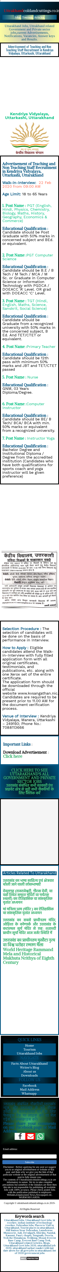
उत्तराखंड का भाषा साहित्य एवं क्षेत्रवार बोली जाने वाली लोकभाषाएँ (28, 883)
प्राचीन (7, 933)
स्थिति (45, 933)
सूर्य (19, 929)
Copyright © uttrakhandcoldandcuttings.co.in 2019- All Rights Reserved (29, 1206)
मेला (40, 945)
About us (29, 1071)
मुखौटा (43, 940)
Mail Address (29, 1089)
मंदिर (52, 920)
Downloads (29, 1075)
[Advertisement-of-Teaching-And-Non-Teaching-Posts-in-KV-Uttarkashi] (29, 579)
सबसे (27, 920)
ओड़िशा (8, 925)
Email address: (10, 1149)
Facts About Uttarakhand (29, 1063)
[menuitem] (17, 17)
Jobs (17, 17)
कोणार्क (25, 925)
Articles (39, 17)
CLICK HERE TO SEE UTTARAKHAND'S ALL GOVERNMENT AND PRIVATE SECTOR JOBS (29, 776)
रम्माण (31, 945)
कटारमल (9, 929)
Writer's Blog (29, 1067)
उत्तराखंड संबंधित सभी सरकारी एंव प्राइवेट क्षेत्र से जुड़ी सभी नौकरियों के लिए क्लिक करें (29, 789)
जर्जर (37, 933)
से (34, 929)
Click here (12, 756)
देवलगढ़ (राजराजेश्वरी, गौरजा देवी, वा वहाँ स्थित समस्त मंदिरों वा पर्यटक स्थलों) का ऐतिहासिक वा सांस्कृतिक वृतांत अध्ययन (27, 897)
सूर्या (15, 933)
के (16, 925)
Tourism (27, 17)
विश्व (11, 945)
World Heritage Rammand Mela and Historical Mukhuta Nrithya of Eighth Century (28, 956)
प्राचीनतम (40, 920)
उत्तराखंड (8, 920)
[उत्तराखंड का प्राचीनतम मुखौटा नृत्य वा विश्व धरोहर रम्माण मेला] (16, 940)
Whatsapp (29, 1093)
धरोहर (20, 945)
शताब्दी (50, 929)
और (35, 925)
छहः (40, 929)
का (19, 920)
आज (30, 933)
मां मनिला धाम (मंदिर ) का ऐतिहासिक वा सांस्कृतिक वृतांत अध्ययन (28, 911)
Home (29, 1045)
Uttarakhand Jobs (29, 1053)
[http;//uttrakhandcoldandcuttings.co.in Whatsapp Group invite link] (39, 1136)
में (51, 933)
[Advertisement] (29, 83)
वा (5, 945)
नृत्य (52, 940)
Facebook (30, 1085)
